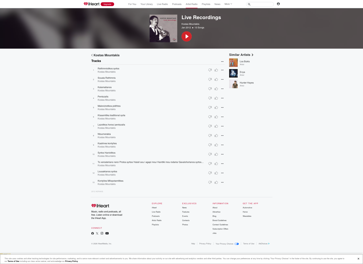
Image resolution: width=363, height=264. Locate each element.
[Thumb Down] (210, 70)
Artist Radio (192, 4)
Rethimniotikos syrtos (108, 68)
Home (245, 211)
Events (185, 216)
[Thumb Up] (216, 70)
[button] (187, 36)
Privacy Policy (205, 243)
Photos (185, 224)
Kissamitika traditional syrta (111, 115)
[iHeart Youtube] (107, 233)
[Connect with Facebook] (92, 233)
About (215, 207)
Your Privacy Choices (224, 243)
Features (185, 211)
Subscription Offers (220, 228)
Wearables (247, 216)
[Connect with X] (97, 233)
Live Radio (162, 4)
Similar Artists (239, 54)
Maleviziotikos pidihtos (109, 105)
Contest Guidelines (220, 224)
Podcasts (177, 4)
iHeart (154, 207)
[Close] (358, 259)
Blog (214, 216)
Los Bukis (245, 61)
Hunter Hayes (247, 82)
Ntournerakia (104, 134)
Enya (242, 72)
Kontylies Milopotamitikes (110, 180)
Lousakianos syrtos (107, 171)
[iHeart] (91, 4)
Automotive (247, 207)
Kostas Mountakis (190, 24)
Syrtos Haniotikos (106, 152)
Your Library (147, 4)
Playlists (206, 4)
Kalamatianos (105, 87)
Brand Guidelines (220, 220)
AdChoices (263, 243)
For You (132, 4)
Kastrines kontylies (107, 143)
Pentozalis (103, 96)
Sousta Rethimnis (107, 77)
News (217, 4)
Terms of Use (248, 243)
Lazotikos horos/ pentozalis (111, 124)
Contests (186, 220)
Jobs (215, 233)
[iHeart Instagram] (102, 233)
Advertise (216, 211)
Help (193, 243)
